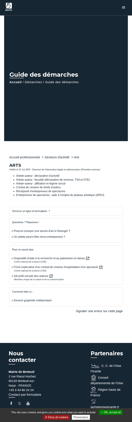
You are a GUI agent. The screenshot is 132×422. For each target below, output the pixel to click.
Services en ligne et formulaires (30, 211)
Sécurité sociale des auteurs (33, 276)
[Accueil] (17, 7)
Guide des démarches (62, 82)
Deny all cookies (57, 417)
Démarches (33, 82)
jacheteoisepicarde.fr (105, 407)
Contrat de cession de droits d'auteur (38, 187)
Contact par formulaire (25, 394)
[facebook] (13, 403)
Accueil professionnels (25, 157)
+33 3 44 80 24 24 (21, 390)
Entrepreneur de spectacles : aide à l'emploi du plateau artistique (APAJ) (60, 195)
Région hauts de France (105, 392)
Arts (76, 157)
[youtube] (29, 403)
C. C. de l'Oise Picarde (106, 368)
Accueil (15, 82)
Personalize (81, 417)
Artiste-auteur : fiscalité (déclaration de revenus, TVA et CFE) (53, 179)
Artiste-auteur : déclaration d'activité (37, 175)
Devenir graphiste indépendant (32, 300)
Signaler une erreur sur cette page (99, 311)
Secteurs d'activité (57, 157)
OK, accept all (112, 412)
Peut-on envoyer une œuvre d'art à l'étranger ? (42, 230)
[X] (21, 403)
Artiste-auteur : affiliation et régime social (40, 183)
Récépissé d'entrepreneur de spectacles (40, 191)
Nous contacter (22, 356)
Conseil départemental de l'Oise (107, 380)
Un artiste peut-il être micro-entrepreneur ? (39, 236)
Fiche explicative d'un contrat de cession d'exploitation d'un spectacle (58, 267)
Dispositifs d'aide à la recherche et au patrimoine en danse (52, 258)
